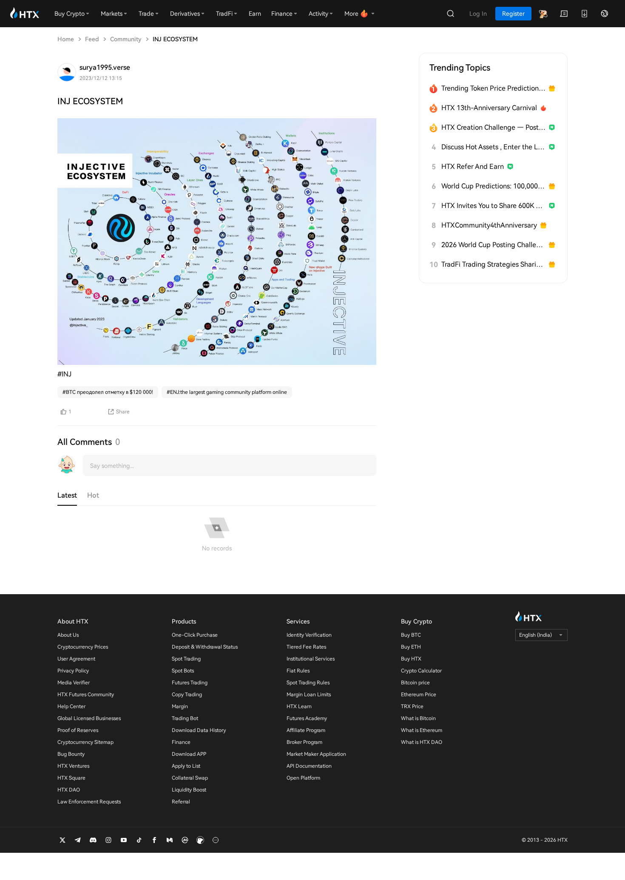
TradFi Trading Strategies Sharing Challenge (493, 264)
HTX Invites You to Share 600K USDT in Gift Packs (493, 206)
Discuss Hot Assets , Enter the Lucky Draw (493, 147)
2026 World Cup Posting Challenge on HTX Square (493, 245)
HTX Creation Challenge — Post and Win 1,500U (493, 127)
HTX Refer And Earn (472, 166)
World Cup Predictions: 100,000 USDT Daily (493, 186)
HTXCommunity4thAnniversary (489, 225)
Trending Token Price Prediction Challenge (493, 88)
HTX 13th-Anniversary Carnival (489, 108)
